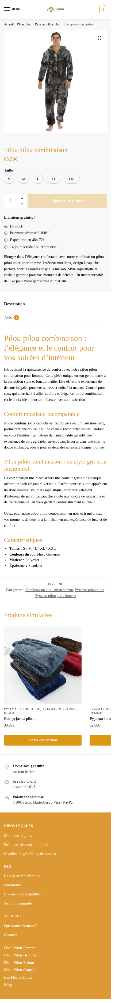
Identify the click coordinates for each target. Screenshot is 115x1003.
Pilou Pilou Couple (19, 970)
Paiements (12, 885)
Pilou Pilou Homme (20, 955)
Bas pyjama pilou (19, 718)
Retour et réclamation (22, 876)
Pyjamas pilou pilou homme (55, 596)
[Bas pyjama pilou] (43, 665)
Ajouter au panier (67, 201)
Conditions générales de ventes (30, 854)
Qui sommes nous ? (20, 926)
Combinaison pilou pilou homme (49, 590)
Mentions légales (18, 835)
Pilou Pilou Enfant (19, 962)
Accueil (9, 24)
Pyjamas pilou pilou (47, 24)
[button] (99, 38)
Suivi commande (18, 903)
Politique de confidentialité (26, 844)
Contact (10, 935)
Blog (8, 984)
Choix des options (43, 740)
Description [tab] (14, 304)
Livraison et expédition (23, 894)
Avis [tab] (10, 317)
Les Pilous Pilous (18, 977)
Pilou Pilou (24, 24)
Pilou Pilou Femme (20, 948)
